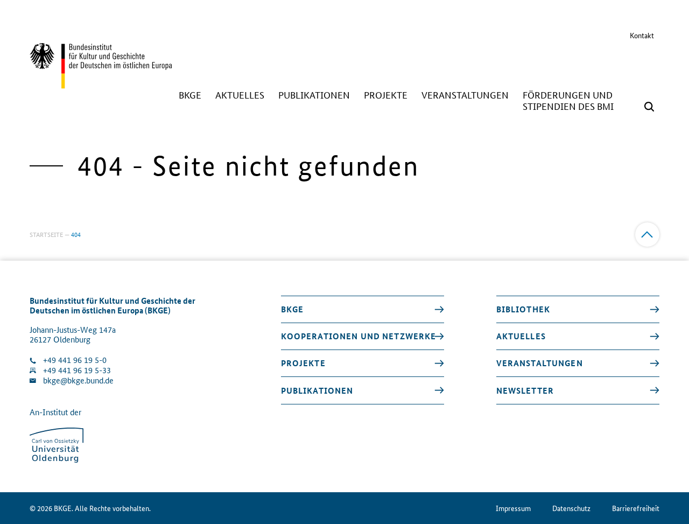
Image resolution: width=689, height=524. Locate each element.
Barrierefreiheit (635, 508)
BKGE (292, 309)
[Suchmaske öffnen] (649, 106)
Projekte (303, 363)
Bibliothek (523, 309)
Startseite (46, 234)
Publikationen (317, 390)
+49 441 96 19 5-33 (77, 370)
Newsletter (525, 390)
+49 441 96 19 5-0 (75, 360)
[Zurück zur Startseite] (101, 83)
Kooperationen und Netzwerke (359, 336)
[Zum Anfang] (647, 234)
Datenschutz (571, 508)
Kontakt (642, 35)
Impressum (513, 508)
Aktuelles (521, 336)
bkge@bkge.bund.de (78, 380)
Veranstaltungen (539, 363)
